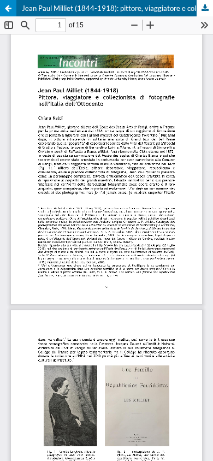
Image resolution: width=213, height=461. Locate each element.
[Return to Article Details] (8, 8)
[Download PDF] (205, 8)
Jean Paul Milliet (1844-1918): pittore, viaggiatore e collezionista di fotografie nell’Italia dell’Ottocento (117, 8)
